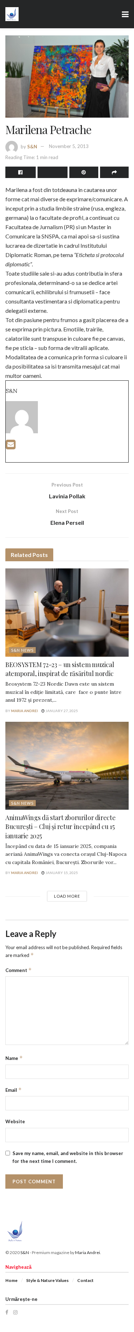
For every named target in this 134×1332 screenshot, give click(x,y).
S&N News (22, 650)
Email (13, 1089)
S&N (32, 146)
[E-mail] (10, 446)
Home (11, 1280)
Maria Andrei (24, 711)
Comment (18, 970)
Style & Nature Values (47, 1280)
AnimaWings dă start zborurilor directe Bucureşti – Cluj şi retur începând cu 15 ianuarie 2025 (60, 826)
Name (14, 1058)
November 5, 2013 (69, 146)
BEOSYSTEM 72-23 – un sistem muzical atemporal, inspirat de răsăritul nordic (59, 669)
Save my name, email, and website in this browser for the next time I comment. (68, 1157)
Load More (67, 896)
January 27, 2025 (61, 711)
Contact (85, 1280)
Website (15, 1121)
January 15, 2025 (61, 872)
